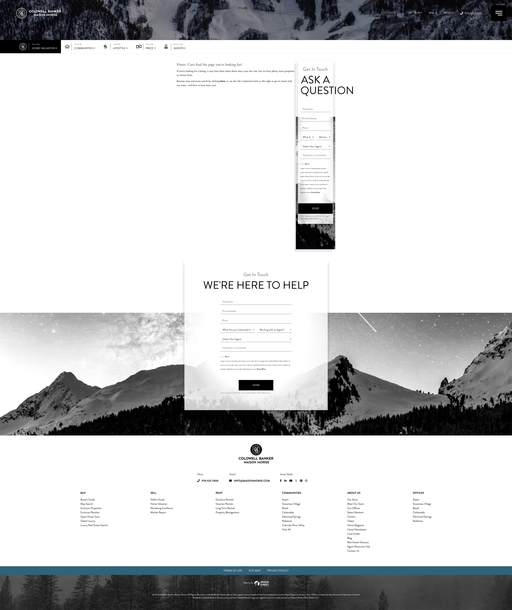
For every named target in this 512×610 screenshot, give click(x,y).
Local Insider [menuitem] (353, 534)
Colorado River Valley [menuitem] (293, 525)
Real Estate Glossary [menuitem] (358, 542)
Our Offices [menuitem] (353, 508)
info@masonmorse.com (252, 481)
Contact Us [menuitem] (353, 551)
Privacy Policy (315, 192)
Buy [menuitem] (417, 13)
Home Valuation (43, 46)
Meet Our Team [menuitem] (355, 504)
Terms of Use (232, 571)
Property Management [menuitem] (227, 512)
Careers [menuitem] (351, 517)
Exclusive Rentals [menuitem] (225, 500)
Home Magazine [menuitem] (355, 525)
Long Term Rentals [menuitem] (225, 508)
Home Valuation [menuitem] (159, 504)
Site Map (255, 571)
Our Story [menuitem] (352, 500)
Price (149, 48)
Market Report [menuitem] (158, 512)
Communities (83, 48)
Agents (179, 46)
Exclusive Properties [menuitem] (91, 508)
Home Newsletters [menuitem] (357, 529)
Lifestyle (119, 48)
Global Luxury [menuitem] (88, 521)
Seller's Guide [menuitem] (157, 500)
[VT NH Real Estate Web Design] (256, 584)
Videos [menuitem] (350, 521)
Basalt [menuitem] (285, 508)
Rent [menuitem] (447, 13)
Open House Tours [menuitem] (90, 517)
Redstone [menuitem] (287, 521)
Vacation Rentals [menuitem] (224, 504)
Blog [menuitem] (349, 538)
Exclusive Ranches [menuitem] (90, 512)
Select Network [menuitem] (355, 512)
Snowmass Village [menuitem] (291, 504)
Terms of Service (314, 219)
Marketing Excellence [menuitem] (162, 508)
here (222, 81)
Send (315, 208)
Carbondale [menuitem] (288, 512)
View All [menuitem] (286, 529)
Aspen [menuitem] (285, 500)
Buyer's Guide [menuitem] (88, 500)
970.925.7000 (473, 13)
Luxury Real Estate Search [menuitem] (94, 525)
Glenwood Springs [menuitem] (291, 517)
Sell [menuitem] (432, 13)
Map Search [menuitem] (87, 504)
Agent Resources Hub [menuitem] (358, 546)
